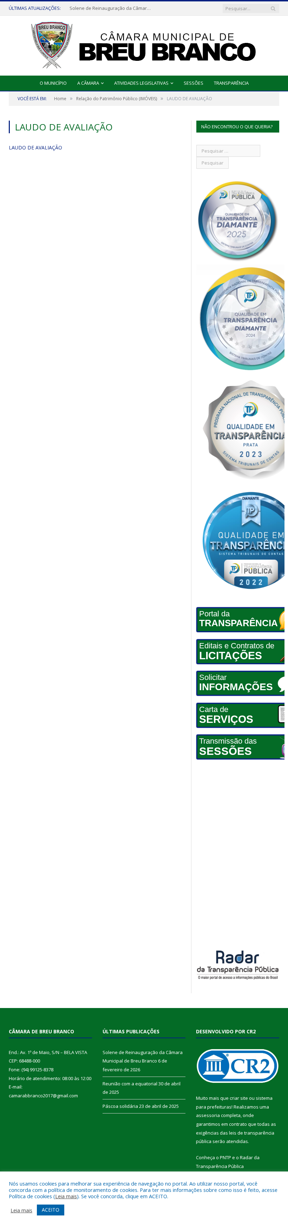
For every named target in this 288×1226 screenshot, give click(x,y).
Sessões (193, 83)
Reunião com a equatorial (97, 8)
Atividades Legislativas (141, 83)
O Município (53, 83)
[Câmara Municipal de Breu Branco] (144, 44)
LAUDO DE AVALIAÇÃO (35, 147)
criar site (239, 1098)
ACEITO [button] (50, 1209)
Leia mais (66, 1196)
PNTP (225, 1157)
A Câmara (88, 83)
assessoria (208, 1115)
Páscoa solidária (120, 1106)
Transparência (231, 83)
